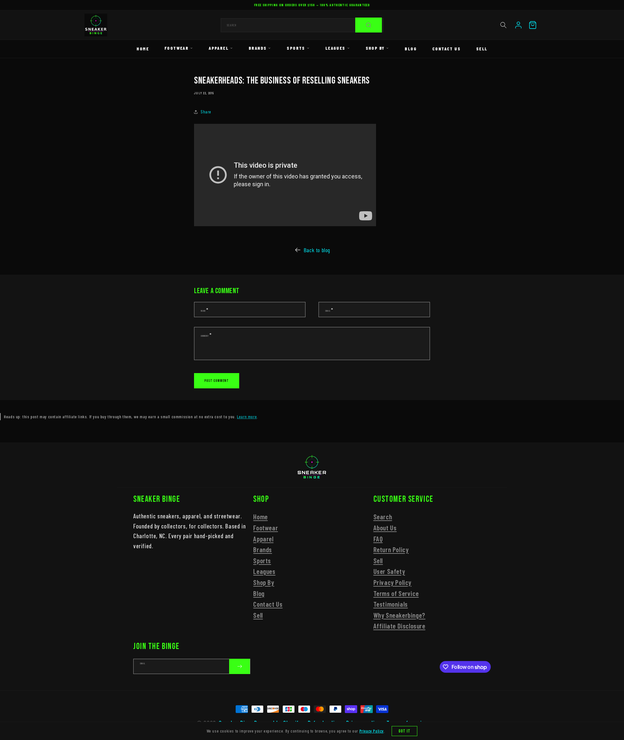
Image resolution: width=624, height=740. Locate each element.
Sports (296, 48)
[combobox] (302, 25)
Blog (411, 48)
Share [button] (206, 111)
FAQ (378, 539)
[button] (503, 25)
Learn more (247, 416)
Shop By (375, 48)
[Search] (368, 25)
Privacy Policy (392, 582)
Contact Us (446, 48)
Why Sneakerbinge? (399, 615)
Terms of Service (396, 593)
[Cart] (533, 25)
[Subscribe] (239, 666)
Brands (257, 48)
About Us (385, 528)
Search (382, 517)
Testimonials (390, 604)
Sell (482, 48)
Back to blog (317, 249)
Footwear (176, 48)
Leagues (335, 48)
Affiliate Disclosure (399, 626)
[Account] (518, 25)
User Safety (389, 571)
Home (142, 48)
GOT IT (404, 731)
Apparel (218, 48)
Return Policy (391, 549)
